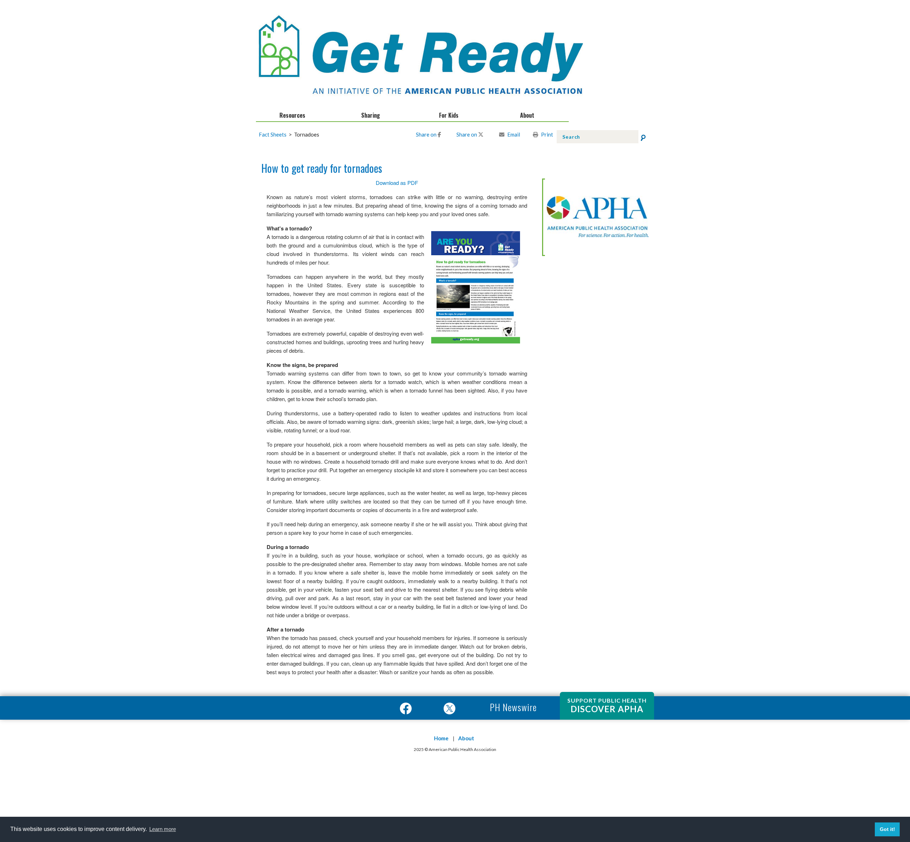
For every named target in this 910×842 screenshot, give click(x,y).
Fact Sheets (276, 134)
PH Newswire (512, 707)
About (466, 738)
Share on (427, 134)
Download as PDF (397, 182)
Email (513, 134)
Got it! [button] (887, 829)
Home (441, 738)
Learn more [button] (162, 829)
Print (547, 134)
